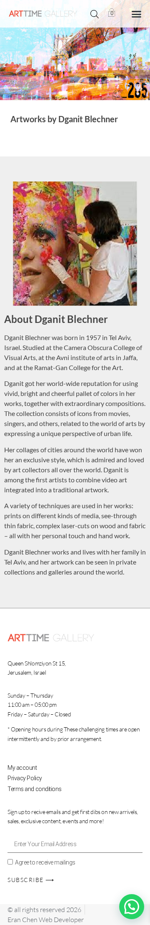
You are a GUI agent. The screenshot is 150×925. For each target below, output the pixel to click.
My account (22, 767)
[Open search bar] (94, 14)
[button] (136, 14)
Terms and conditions (35, 789)
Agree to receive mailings (45, 862)
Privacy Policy (25, 778)
